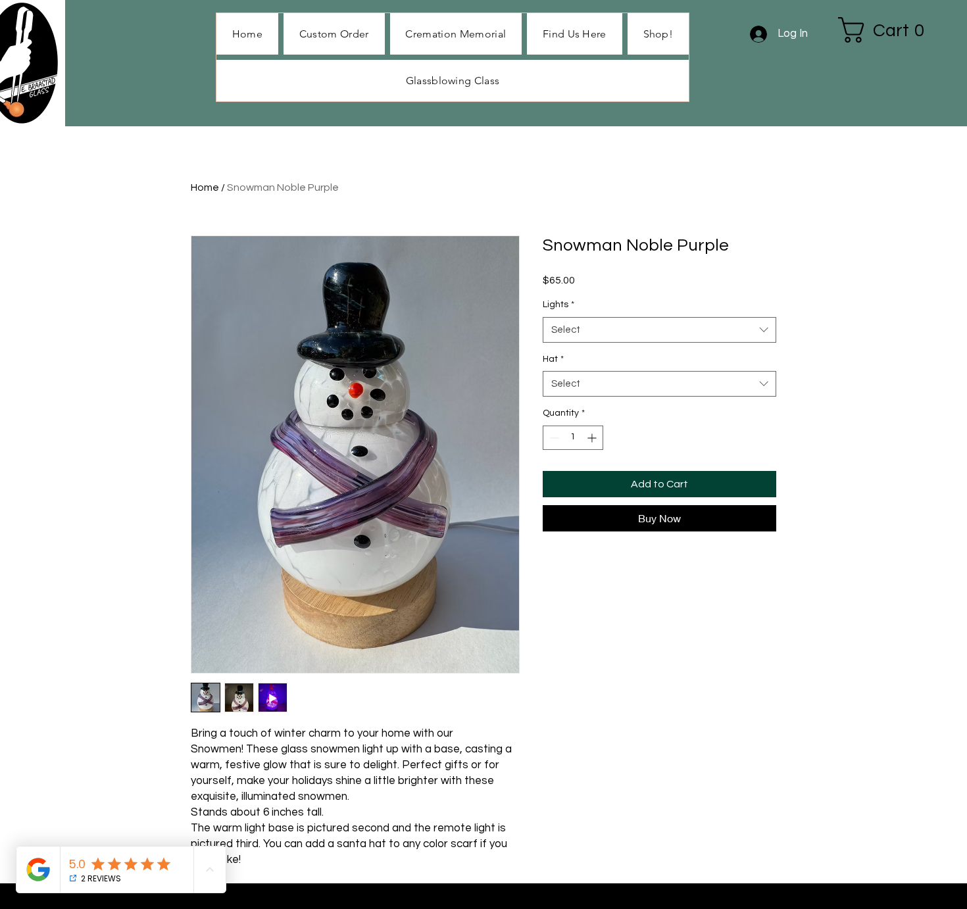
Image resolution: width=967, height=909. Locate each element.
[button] (658, 34)
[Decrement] (553, 437)
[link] (888, 30)
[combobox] (659, 330)
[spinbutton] (573, 437)
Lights (558, 304)
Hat (553, 359)
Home (205, 187)
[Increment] (593, 437)
